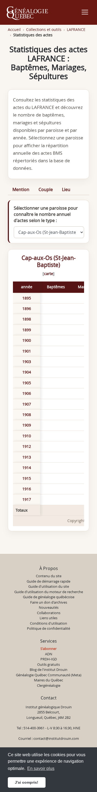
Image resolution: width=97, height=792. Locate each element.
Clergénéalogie (48, 685)
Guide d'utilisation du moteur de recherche (48, 591)
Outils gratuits (48, 664)
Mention (20, 189)
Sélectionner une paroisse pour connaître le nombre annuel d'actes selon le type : (46, 214)
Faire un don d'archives (48, 602)
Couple (46, 189)
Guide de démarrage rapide (48, 581)
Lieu (66, 189)
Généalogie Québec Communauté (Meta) (48, 675)
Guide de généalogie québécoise (48, 596)
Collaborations (48, 612)
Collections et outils (43, 29)
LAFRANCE (76, 29)
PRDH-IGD (48, 659)
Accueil (14, 29)
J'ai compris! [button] (26, 782)
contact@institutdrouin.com (56, 738)
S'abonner (48, 648)
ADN (48, 654)
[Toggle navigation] (85, 12)
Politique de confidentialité (48, 628)
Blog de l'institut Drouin (48, 669)
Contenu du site (48, 575)
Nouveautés (48, 607)
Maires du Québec (48, 680)
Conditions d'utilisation (48, 623)
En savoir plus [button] (40, 768)
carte (48, 273)
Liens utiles (48, 617)
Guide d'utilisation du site (48, 586)
